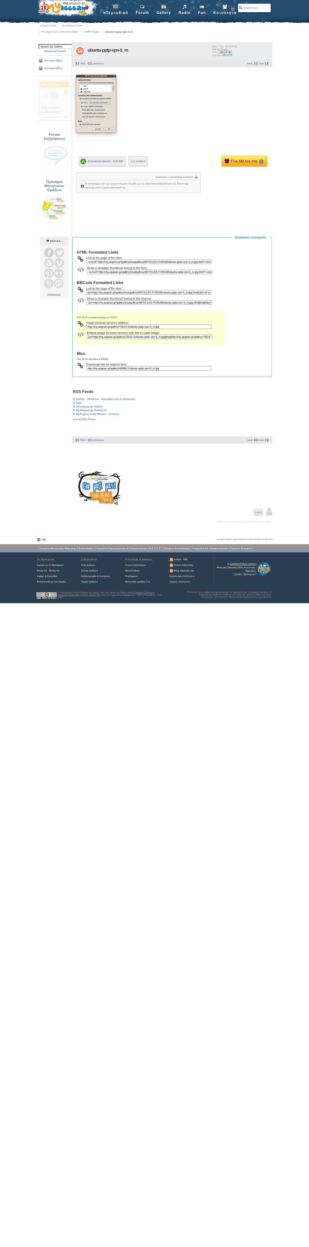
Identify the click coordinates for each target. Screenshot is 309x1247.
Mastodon (59, 284)
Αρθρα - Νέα (181, 559)
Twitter (59, 253)
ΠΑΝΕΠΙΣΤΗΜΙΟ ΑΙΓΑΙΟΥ (243, 564)
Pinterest (49, 273)
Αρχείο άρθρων (89, 581)
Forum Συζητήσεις (183, 565)
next (250, 63)
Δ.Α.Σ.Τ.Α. (155, 548)
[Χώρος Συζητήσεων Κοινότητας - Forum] (55, 169)
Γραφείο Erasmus (241, 548)
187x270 (227, 55)
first (82, 63)
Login (258, 512)
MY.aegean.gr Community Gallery (59, 31)
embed (140, 161)
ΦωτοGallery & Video (72, 25)
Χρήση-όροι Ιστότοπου (182, 576)
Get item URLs (53, 60)
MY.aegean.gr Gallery (89, 406)
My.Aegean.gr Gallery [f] (91, 410)
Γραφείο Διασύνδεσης (177, 548)
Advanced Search (55, 51)
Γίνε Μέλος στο (245, 160)
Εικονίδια (52, 576)
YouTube (49, 263)
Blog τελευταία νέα (184, 570)
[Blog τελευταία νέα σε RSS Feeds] (171, 570)
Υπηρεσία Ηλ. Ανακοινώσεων (210, 548)
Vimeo (59, 263)
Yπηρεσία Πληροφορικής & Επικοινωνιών (121, 548)
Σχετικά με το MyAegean (50, 565)
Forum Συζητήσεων (135, 565)
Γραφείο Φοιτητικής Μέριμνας (58, 548)
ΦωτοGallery (132, 570)
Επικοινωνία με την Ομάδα (51, 581)
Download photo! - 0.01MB (105, 161)
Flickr (59, 273)
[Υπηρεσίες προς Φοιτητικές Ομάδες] (54, 219)
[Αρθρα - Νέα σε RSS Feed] (171, 559)
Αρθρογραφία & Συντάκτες (95, 576)
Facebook (49, 253)
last (261, 63)
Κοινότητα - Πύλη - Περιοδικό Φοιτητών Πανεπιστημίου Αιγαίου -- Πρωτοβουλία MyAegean (67, 8)
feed (79, 402)
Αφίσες (40, 576)
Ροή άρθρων (88, 565)
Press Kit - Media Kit (48, 570)
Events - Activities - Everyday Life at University (105, 399)
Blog (49, 284)
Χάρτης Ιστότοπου (179, 581)
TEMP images (91, 31)
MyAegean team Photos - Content (97, 414)
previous (98, 63)
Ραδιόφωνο (131, 576)
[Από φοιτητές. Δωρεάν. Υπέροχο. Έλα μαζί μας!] (99, 488)
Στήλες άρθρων (89, 570)
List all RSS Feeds (84, 419)
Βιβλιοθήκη (86, 548)
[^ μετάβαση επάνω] (42, 539)
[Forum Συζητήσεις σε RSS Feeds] (171, 565)
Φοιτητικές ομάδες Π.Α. (138, 581)
